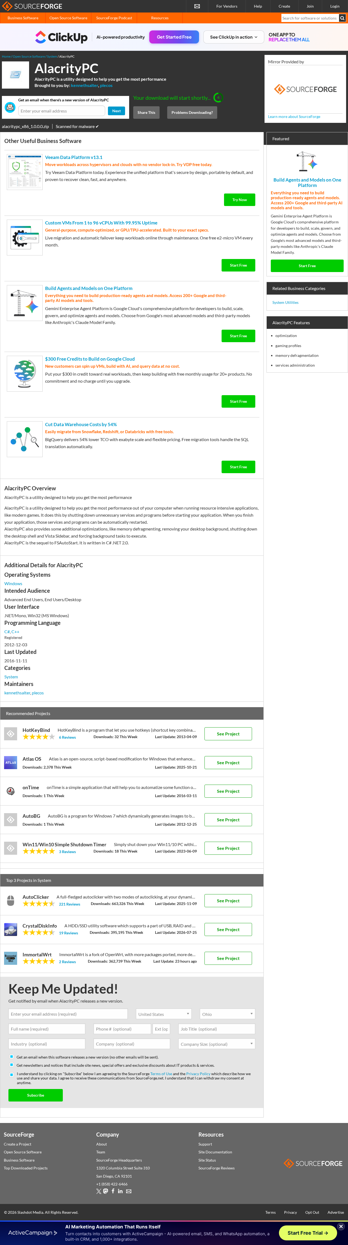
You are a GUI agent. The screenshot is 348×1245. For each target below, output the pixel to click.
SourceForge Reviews (216, 1168)
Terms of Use (161, 1073)
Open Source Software (68, 17)
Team (100, 1152)
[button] (233, 37)
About (101, 1144)
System (11, 676)
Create (284, 6)
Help (258, 6)
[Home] (32, 6)
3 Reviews (67, 851)
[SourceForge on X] (98, 1192)
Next (116, 110)
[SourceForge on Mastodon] (105, 1192)
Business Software (23, 17)
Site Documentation (215, 1152)
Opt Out (312, 1212)
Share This (146, 112)
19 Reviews (68, 933)
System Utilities (285, 302)
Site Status (207, 1160)
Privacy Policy (198, 1073)
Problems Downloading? (192, 112)
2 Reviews (67, 961)
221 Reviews (69, 904)
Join (310, 6)
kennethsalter (84, 85)
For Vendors (226, 6)
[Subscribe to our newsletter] (197, 6)
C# (7, 631)
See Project (228, 733)
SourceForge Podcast (114, 17)
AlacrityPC (66, 68)
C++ (15, 631)
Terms (270, 1212)
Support (205, 1144)
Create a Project (17, 1144)
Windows (13, 583)
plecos (106, 85)
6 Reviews (67, 737)
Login (335, 6)
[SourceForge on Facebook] (113, 1192)
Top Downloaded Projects (26, 1168)
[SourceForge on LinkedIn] (120, 1192)
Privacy (290, 1212)
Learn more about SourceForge (294, 116)
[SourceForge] (305, 89)
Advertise (336, 1212)
